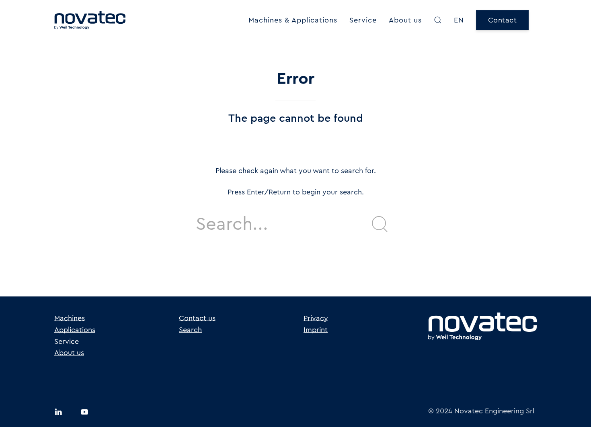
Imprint (316, 329)
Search (190, 329)
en (459, 20)
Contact (502, 20)
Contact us (197, 318)
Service (363, 20)
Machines (69, 318)
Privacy (316, 318)
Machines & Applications (292, 20)
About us (405, 20)
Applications (74, 329)
